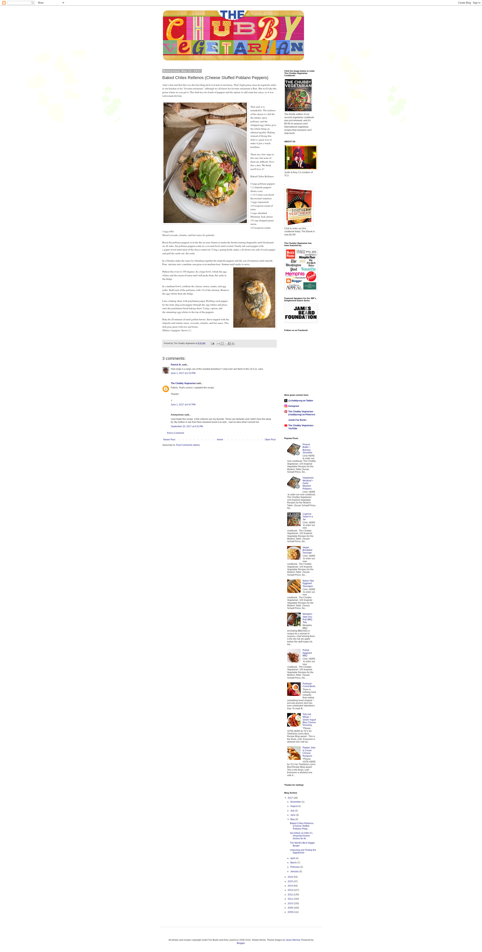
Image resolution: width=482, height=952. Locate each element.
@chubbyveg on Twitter (300, 400)
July (292, 810)
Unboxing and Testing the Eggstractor (303, 851)
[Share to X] (226, 343)
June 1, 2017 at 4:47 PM (183, 404)
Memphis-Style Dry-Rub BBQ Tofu (308, 618)
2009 (291, 907)
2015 (291, 881)
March (293, 862)
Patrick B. (176, 364)
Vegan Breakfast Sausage (307, 550)
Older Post (270, 439)
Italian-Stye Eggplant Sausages (308, 583)
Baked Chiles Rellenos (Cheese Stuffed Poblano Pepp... (301, 826)
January (294, 871)
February (295, 867)
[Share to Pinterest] (233, 343)
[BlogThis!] (222, 343)
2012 (291, 894)
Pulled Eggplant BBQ (307, 653)
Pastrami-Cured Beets (309, 685)
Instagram (293, 406)
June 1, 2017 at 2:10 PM (183, 373)
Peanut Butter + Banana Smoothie (307, 448)
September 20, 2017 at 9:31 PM (187, 426)
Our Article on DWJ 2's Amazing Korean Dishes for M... (301, 836)
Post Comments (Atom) (188, 445)
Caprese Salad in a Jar (308, 517)
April (293, 858)
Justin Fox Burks (297, 420)
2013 (291, 890)
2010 (291, 903)
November (296, 802)
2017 (291, 798)
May (292, 819)
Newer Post (169, 439)
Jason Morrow (293, 940)
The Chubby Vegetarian (183, 383)
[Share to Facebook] (229, 343)
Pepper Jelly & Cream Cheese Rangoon (309, 751)
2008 (291, 912)
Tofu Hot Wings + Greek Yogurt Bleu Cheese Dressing (309, 720)
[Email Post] (212, 343)
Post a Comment (175, 433)
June (293, 815)
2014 (291, 885)
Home (220, 439)
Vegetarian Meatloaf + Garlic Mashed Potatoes (308, 483)
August (294, 806)
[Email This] (218, 343)
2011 (291, 899)
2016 (291, 877)
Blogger (241, 943)
